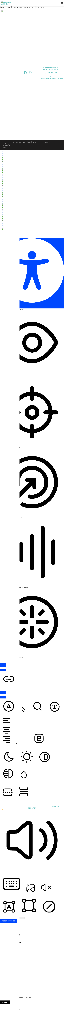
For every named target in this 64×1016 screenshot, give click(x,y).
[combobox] (5, 194)
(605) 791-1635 (51, 73)
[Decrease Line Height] (3, 697)
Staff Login (6, 144)
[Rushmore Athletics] (9, 3)
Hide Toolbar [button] (8, 306)
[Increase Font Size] (3, 665)
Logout (5, 147)
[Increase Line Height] (3, 692)
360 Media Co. (46, 142)
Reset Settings (8, 921)
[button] (56, 237)
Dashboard (6, 146)
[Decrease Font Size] (3, 670)
